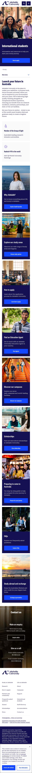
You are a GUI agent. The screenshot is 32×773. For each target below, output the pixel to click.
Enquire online (16, 637)
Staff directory (21, 704)
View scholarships (16, 448)
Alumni (4, 704)
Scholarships (6, 708)
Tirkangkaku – (12, 717)
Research (5, 686)
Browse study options (16, 254)
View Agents (16, 351)
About (19, 686)
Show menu (5, 75)
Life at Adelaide (22, 682)
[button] (29, 747)
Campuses (20, 690)
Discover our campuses (16, 401)
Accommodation (22, 708)
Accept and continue (9, 767)
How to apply (16, 60)
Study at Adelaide (7, 682)
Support (19, 693)
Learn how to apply (16, 302)
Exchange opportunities (16, 598)
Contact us (20, 712)
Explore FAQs (16, 548)
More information (23, 768)
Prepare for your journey (16, 500)
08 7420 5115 (16, 654)
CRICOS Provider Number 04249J (20, 722)
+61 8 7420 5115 (16, 661)
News (3, 712)
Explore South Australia (16, 207)
